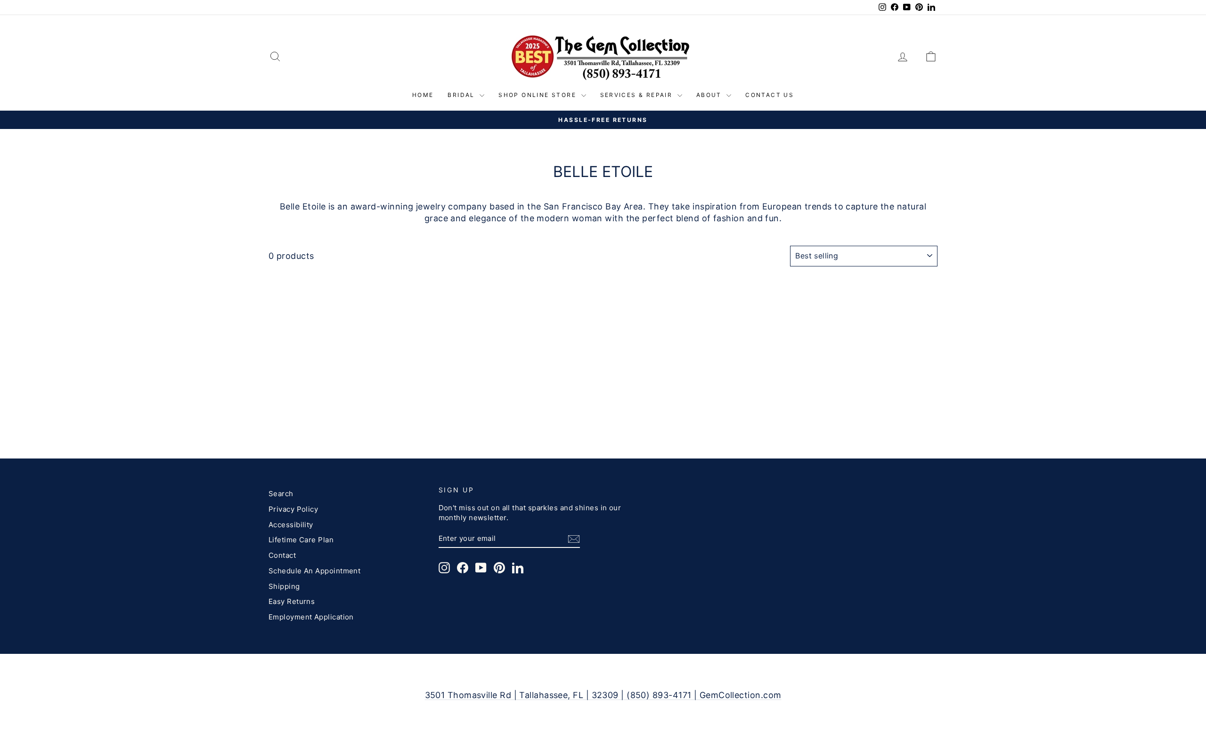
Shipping (284, 586)
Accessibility (291, 524)
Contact (282, 555)
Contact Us (769, 94)
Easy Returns (292, 601)
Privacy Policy (293, 509)
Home (423, 94)
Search (281, 493)
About (710, 94)
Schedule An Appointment (314, 570)
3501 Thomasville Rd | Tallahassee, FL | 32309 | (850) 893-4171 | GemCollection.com (603, 695)
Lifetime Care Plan (301, 539)
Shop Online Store (538, 94)
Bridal (462, 94)
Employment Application (311, 616)
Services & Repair (637, 94)
